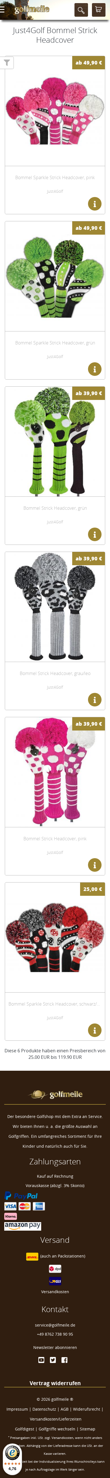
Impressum (17, 1409)
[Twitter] (53, 1360)
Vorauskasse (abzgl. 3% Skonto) (55, 1185)
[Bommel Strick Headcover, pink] (55, 772)
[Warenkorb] (99, 10)
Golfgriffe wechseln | (59, 1429)
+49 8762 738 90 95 (55, 1334)
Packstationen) (71, 1256)
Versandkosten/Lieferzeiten (56, 1419)
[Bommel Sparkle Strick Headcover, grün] (55, 276)
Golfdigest (24, 1429)
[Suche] (81, 10)
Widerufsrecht (86, 1409)
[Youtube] (41, 1360)
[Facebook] (64, 1360)
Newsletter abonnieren (55, 1347)
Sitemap (87, 1429)
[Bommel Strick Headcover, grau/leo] (55, 607)
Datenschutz (44, 1409)
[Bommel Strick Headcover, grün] (55, 441)
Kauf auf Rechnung (55, 1176)
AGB (65, 1409)
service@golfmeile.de (55, 1325)
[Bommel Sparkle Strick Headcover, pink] (55, 111)
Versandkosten (55, 1291)
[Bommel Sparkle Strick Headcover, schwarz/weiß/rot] (55, 937)
